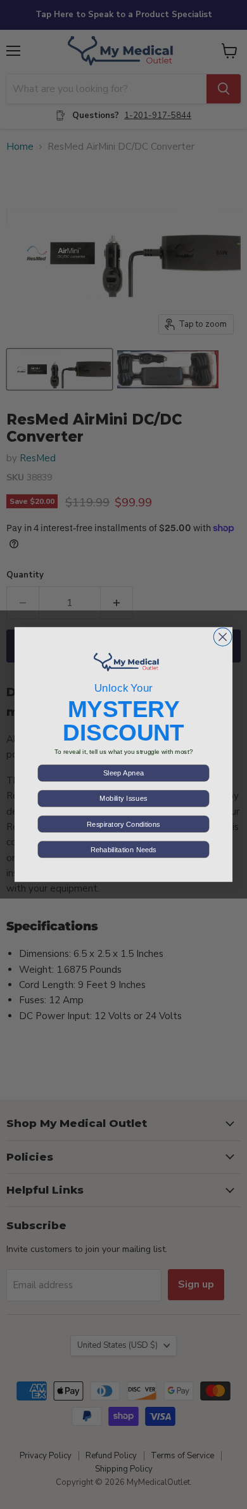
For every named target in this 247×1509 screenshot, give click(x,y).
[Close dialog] (222, 637)
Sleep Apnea (123, 773)
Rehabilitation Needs (123, 849)
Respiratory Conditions (123, 824)
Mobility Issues (123, 798)
